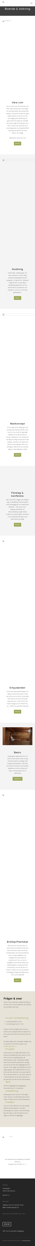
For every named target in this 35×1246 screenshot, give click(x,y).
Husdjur (10, 1227)
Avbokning (12, 1216)
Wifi (8, 1207)
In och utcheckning (17, 1143)
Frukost (10, 1174)
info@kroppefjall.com (10, 1171)
